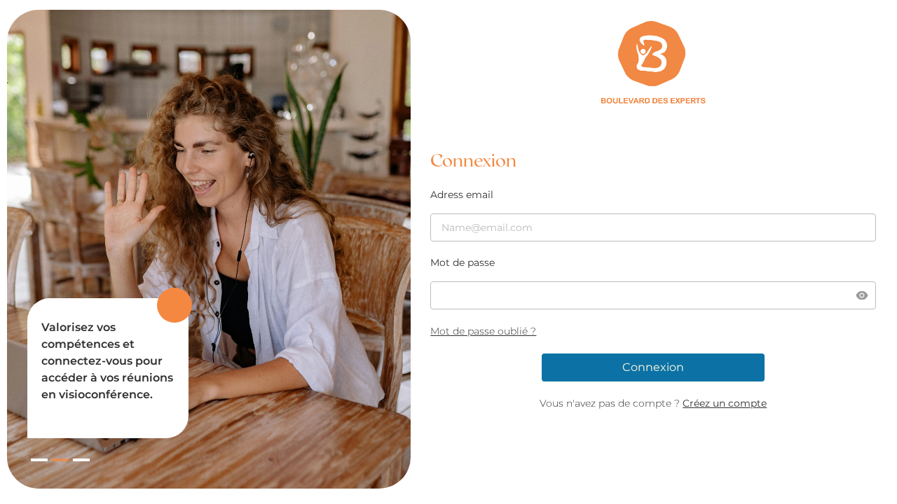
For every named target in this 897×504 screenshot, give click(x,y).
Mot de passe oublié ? (483, 331)
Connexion (653, 367)
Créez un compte (725, 403)
